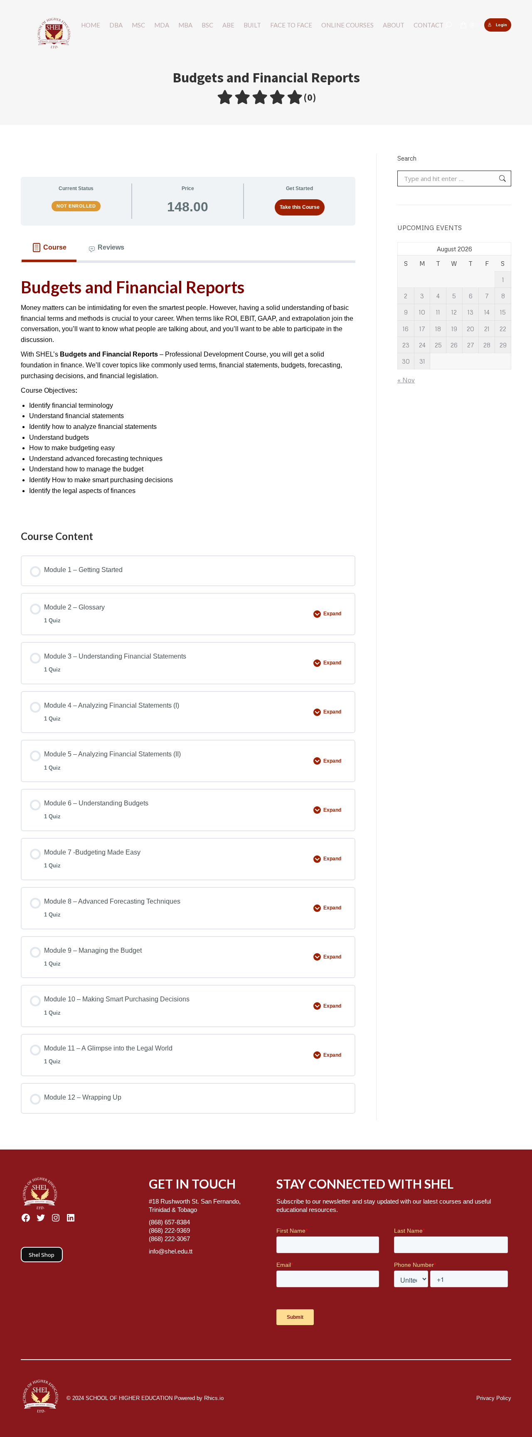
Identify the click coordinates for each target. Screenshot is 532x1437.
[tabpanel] (188, 388)
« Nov (406, 380)
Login (501, 24)
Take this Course (300, 207)
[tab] (49, 247)
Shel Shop (41, 1255)
